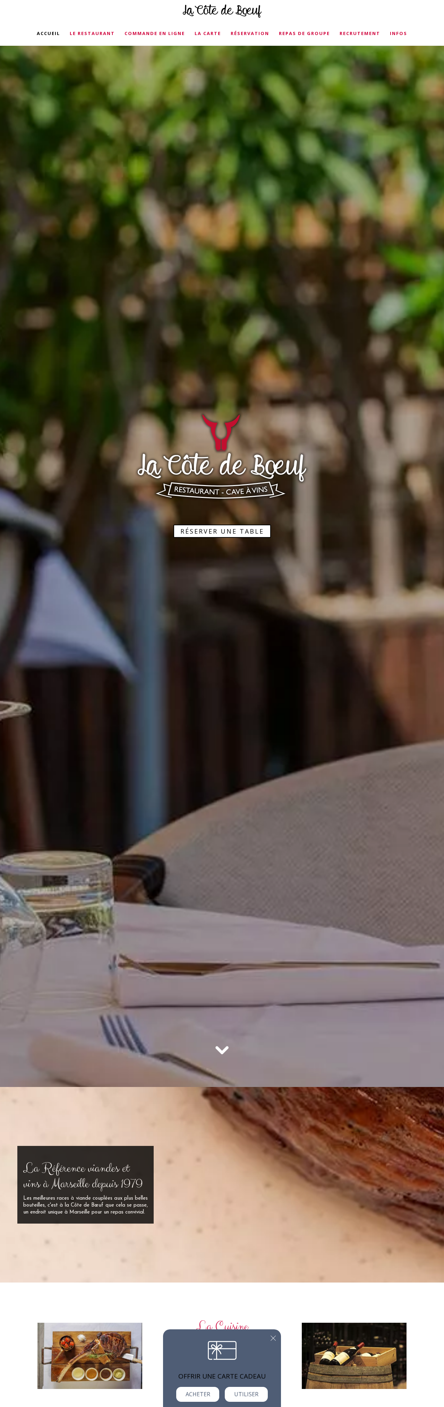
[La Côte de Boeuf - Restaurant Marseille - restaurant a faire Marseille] (89, 1355)
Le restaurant (92, 33)
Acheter (198, 1394)
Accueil (48, 33)
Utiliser (246, 1394)
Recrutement (360, 33)
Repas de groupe (304, 33)
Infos (398, 33)
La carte (208, 33)
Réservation (250, 33)
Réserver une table (222, 531)
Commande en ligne (155, 33)
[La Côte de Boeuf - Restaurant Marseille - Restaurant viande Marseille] (354, 1355)
